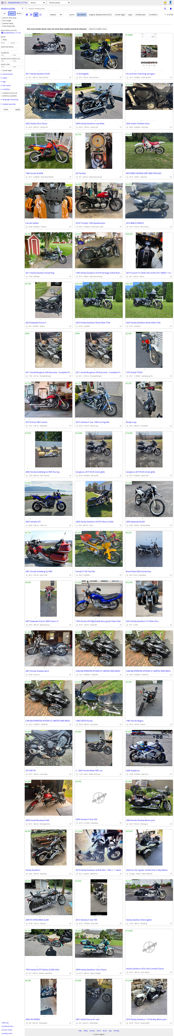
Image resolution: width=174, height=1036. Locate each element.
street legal (7, 70)
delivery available (10, 96)
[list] (27, 15)
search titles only (9, 18)
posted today (8, 23)
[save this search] (171, 9)
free (5, 39)
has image (7, 20)
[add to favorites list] (26, 77)
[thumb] (31, 15)
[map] (40, 15)
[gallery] (36, 15)
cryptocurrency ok (10, 93)
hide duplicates (9, 26)
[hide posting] (70, 77)
